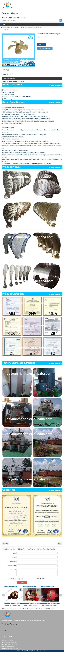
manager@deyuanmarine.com (13, 648)
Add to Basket (46, 48)
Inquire (41, 44)
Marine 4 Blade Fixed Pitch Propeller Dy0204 (32, 605)
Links (45, 651)
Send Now (22, 582)
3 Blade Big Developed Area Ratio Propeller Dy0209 (13, 605)
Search (61, 20)
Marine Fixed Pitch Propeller (46, 549)
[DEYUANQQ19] (7, 5)
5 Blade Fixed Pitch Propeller (26, 549)
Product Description (9, 78)
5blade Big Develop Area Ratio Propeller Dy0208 (50, 605)
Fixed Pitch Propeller (9, 549)
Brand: (5, 74)
